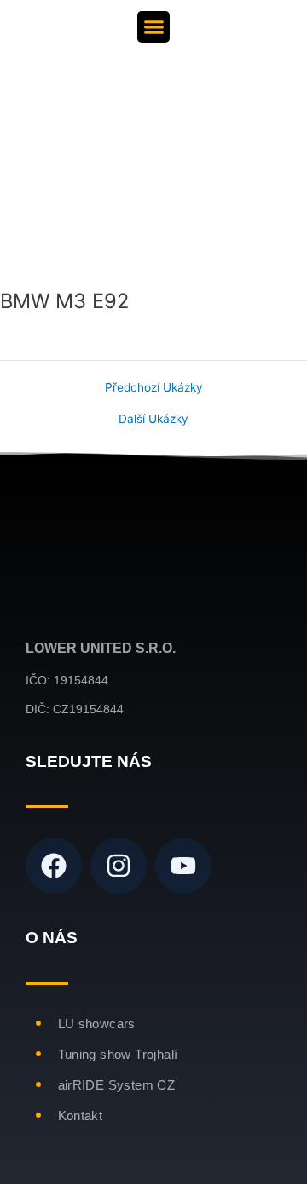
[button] (153, 27)
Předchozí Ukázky (154, 388)
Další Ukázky (153, 420)
